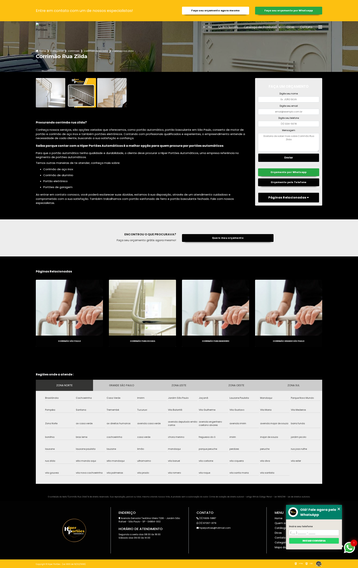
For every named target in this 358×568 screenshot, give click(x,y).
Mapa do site (283, 547)
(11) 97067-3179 (207, 523)
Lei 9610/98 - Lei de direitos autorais (292, 496)
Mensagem (288, 130)
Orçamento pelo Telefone (289, 182)
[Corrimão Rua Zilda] (50, 92)
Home (207, 27)
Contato (306, 27)
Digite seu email (289, 105)
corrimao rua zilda (123, 51)
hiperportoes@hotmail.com (215, 527)
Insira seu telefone (301, 526)
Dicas (290, 27)
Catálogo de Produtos (261, 27)
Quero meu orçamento (228, 237)
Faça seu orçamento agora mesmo (215, 10)
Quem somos (228, 27)
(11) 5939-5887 (207, 518)
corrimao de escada (96, 51)
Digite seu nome (289, 93)
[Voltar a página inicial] (45, 27)
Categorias (56, 51)
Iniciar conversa (314, 540)
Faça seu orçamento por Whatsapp (288, 10)
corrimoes (73, 51)
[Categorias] (320, 27)
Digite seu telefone (288, 118)
